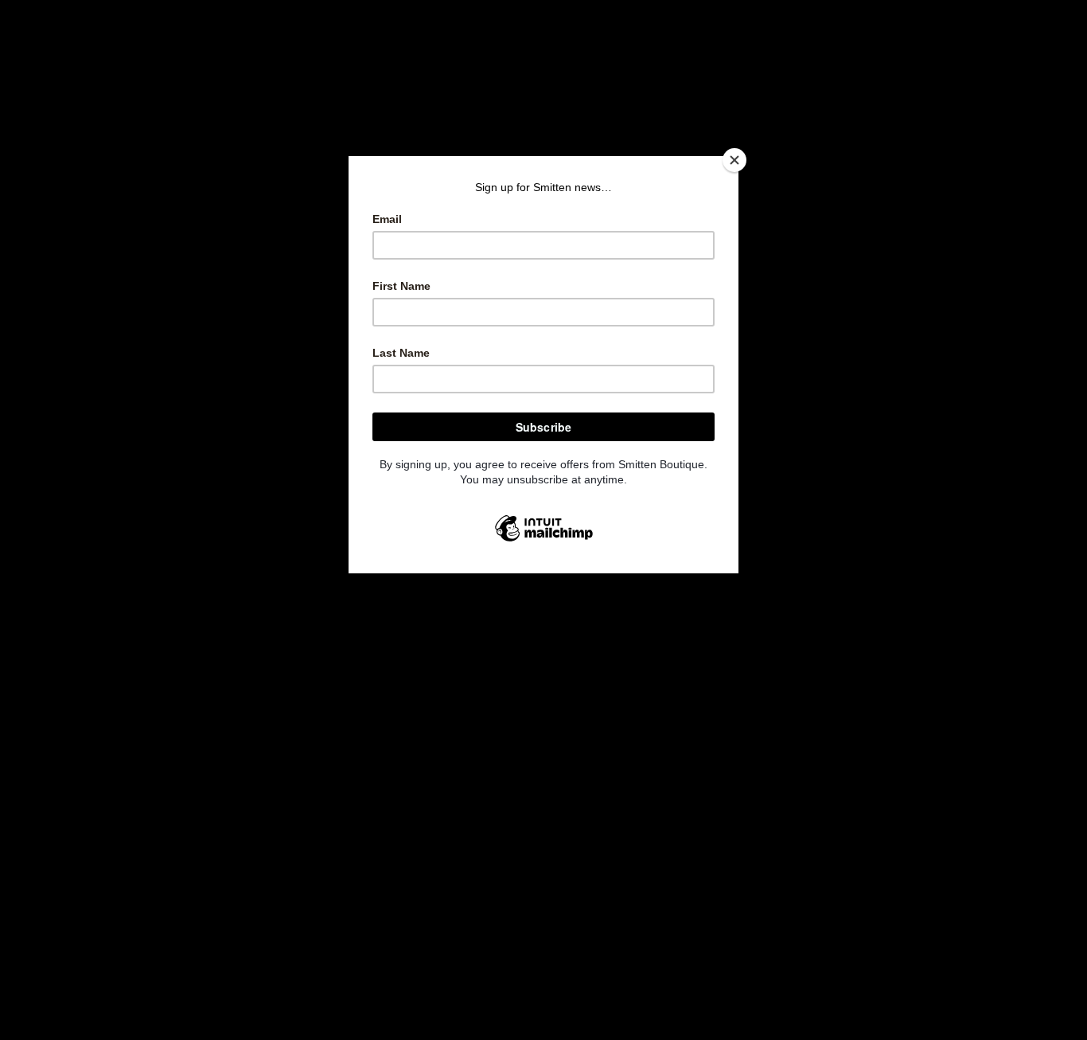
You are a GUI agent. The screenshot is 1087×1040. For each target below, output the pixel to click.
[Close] (734, 160)
